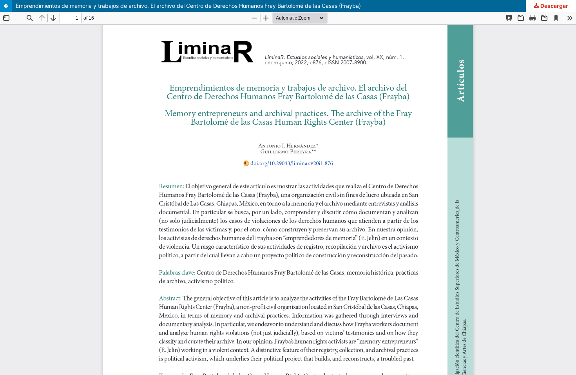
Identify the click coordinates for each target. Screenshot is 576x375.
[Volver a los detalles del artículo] (6, 6)
